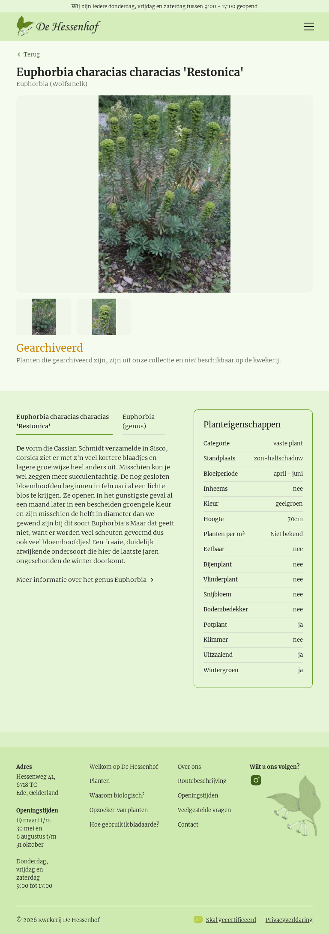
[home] (59, 26)
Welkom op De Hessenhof (124, 766)
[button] (307, 26)
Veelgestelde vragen (204, 810)
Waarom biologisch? (117, 795)
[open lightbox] (164, 194)
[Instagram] (256, 805)
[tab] (64, 422)
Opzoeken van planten (119, 810)
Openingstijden (198, 795)
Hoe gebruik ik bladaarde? (124, 824)
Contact (188, 824)
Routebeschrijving (202, 780)
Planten (100, 780)
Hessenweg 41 (35, 776)
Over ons (189, 766)
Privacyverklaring (289, 919)
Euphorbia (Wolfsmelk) (51, 84)
